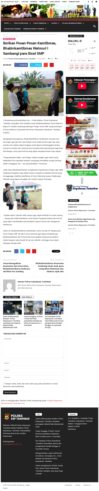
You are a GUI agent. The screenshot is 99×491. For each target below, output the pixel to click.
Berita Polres (14, 34)
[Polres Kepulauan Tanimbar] (49, 12)
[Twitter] (96, 2)
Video (64, 2)
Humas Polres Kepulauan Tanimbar (22, 59)
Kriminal (33, 2)
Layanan (54, 23)
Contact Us (87, 485)
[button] (94, 26)
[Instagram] (92, 2)
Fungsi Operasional (21, 23)
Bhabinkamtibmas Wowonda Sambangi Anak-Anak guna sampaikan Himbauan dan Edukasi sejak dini (50, 267)
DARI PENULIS (27, 297)
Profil (6, 23)
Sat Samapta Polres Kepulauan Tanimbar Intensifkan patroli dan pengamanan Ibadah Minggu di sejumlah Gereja (54, 322)
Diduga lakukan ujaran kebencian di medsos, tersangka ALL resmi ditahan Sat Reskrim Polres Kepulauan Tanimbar (48, 457)
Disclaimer (68, 485)
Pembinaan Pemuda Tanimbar (33, 29)
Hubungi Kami (74, 2)
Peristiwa (43, 2)
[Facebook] (88, 2)
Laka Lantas (55, 2)
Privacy (77, 485)
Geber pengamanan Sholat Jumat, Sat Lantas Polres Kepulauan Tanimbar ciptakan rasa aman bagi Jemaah (49, 469)
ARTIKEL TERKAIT (11, 297)
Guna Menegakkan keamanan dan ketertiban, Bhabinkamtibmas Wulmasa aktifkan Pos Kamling (16, 267)
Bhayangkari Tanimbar (12, 29)
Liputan (25, 2)
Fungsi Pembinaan (39, 23)
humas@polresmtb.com (12, 444)
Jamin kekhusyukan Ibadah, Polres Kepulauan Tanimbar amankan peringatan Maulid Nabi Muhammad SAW (11, 322)
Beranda (5, 34)
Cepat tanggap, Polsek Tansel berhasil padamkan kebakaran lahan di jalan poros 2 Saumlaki (33, 320)
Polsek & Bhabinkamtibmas (72, 23)
